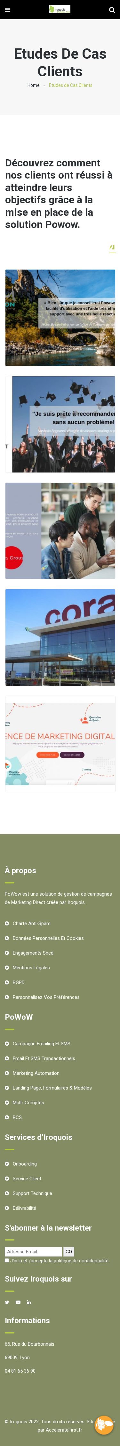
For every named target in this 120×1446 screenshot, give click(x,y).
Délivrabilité (24, 1208)
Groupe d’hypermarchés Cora (60, 675)
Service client (27, 1179)
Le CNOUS (60, 568)
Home (34, 85)
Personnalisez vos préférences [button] (46, 997)
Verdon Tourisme (60, 355)
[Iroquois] (59, 9)
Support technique (32, 1193)
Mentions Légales (31, 968)
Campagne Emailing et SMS (41, 1044)
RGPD (19, 982)
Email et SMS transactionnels (44, 1058)
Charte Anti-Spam (32, 923)
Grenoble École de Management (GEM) (60, 462)
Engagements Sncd (33, 953)
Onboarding (25, 1164)
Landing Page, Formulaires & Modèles (52, 1088)
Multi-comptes (28, 1103)
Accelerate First (60, 781)
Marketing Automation (36, 1073)
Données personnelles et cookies (48, 938)
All (112, 247)
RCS (17, 1117)
